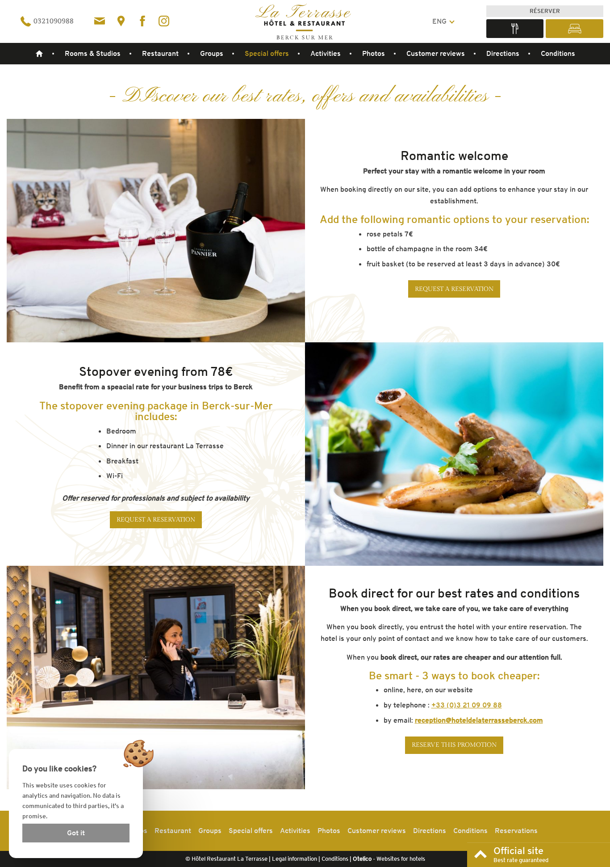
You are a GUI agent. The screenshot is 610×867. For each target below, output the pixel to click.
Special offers (267, 53)
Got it (76, 833)
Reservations (516, 830)
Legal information (294, 859)
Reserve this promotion (454, 745)
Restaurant (160, 53)
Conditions (558, 53)
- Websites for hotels (389, 859)
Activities (325, 53)
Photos (373, 53)
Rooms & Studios (93, 53)
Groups (211, 53)
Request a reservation (454, 289)
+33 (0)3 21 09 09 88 (466, 705)
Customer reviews (435, 53)
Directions (502, 53)
